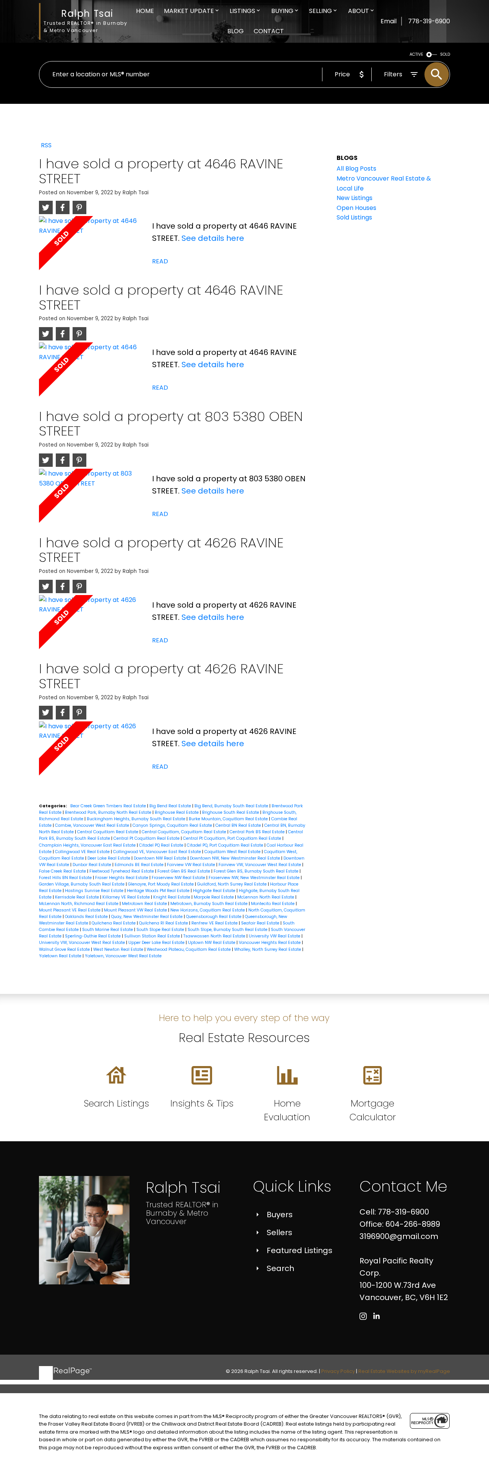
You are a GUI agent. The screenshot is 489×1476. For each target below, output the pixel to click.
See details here (212, 238)
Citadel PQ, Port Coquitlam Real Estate (225, 845)
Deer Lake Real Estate (109, 858)
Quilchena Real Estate (114, 923)
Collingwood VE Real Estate (83, 852)
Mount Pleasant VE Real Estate (70, 910)
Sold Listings (354, 217)
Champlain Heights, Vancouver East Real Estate (88, 845)
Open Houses (356, 207)
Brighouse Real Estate (177, 812)
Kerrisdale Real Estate (77, 897)
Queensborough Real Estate (214, 916)
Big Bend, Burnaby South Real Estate (231, 806)
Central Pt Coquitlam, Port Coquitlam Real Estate (232, 838)
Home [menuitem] (145, 10)
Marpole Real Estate (214, 897)
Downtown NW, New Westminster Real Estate (235, 858)
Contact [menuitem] (269, 31)
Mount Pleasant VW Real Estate (136, 910)
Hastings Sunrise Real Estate (95, 891)
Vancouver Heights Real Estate (270, 942)
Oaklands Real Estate (87, 916)
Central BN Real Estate (238, 825)
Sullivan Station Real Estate (152, 936)
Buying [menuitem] (282, 10)
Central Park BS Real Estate (258, 832)
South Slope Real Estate (160, 929)
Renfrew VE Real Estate (215, 923)
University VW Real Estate (275, 936)
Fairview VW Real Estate (191, 865)
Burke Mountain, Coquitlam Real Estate (229, 819)
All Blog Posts (356, 168)
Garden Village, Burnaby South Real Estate (82, 884)
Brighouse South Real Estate (231, 812)
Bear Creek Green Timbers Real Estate (108, 806)
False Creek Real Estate (63, 871)
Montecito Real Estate (273, 904)
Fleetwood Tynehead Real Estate (122, 871)
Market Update (189, 10)
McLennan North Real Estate (266, 897)
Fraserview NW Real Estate (179, 878)
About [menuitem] (358, 10)
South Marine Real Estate (108, 929)
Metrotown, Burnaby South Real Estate (209, 904)
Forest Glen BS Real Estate (184, 871)
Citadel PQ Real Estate (162, 845)
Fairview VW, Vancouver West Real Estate (260, 865)
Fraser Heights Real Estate (122, 878)
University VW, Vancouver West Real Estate (82, 942)
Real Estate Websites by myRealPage (404, 1371)
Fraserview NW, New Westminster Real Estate (255, 878)
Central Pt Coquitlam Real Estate (147, 838)
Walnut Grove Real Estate (65, 949)
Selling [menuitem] (320, 10)
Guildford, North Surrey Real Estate (232, 884)
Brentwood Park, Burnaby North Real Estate (108, 812)
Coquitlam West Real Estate (233, 852)
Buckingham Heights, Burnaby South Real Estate (136, 819)
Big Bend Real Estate (170, 806)
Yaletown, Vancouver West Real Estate (123, 956)
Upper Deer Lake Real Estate (157, 942)
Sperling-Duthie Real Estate (93, 936)
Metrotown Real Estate (145, 904)
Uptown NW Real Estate (212, 942)
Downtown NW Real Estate (161, 858)
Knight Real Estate (172, 897)
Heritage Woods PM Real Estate (159, 891)
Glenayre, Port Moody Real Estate (161, 884)
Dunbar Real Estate (92, 865)
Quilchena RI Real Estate (164, 923)
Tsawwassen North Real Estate (214, 936)
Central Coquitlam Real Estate (108, 832)
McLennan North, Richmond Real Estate (79, 904)
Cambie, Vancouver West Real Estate (92, 825)
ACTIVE (416, 54)
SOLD (445, 54)
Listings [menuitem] (242, 10)
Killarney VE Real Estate (126, 897)
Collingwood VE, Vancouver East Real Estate (157, 852)
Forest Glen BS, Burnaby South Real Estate (257, 871)
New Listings (354, 198)
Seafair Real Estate (260, 923)
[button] (363, 1316)
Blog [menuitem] (235, 31)
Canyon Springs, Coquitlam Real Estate (173, 825)
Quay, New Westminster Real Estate (147, 916)
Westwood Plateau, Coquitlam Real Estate (189, 949)
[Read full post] (92, 249)
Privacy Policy (338, 1371)
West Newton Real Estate (118, 949)
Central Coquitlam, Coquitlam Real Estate (184, 832)
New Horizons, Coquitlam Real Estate (208, 910)
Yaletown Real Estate (61, 956)
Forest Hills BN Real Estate (66, 878)
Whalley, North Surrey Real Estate (268, 949)
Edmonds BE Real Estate (140, 865)
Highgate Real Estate (214, 891)
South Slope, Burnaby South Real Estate (228, 929)
